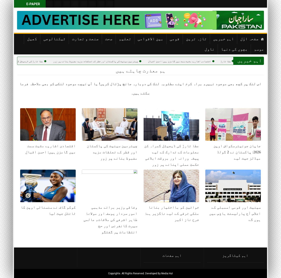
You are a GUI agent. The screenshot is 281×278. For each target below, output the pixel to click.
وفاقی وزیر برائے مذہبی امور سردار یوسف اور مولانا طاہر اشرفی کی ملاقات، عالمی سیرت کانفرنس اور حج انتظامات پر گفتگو (110, 219)
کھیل (32, 38)
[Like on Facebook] (58, 4)
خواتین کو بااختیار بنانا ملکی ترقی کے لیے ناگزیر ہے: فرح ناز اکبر (172, 213)
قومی (175, 38)
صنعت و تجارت (85, 38)
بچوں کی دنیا (234, 49)
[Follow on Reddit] (102, 4)
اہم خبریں (223, 38)
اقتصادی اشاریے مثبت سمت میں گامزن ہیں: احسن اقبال (195, 61)
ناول (210, 49)
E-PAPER (33, 4)
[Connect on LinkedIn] (93, 4)
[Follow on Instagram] (110, 4)
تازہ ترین (196, 38)
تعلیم (125, 38)
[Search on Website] (50, 4)
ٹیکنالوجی (54, 38)
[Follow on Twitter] (67, 4)
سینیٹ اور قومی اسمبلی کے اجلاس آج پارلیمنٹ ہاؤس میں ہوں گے (235, 213)
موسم (259, 49)
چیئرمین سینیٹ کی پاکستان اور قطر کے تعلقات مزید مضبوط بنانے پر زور (111, 61)
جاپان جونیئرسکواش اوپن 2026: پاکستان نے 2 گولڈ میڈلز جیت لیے (237, 152)
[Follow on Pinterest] (84, 4)
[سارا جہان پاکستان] (251, 20)
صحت (109, 38)
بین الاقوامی (150, 38)
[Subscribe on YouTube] (76, 4)
